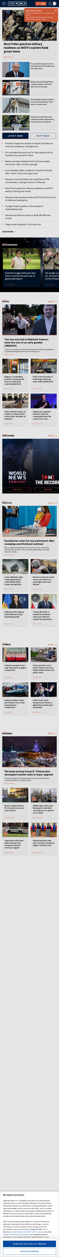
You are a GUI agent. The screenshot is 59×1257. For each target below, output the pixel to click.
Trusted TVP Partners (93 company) (16, 1234)
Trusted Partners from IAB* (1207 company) (27, 1232)
